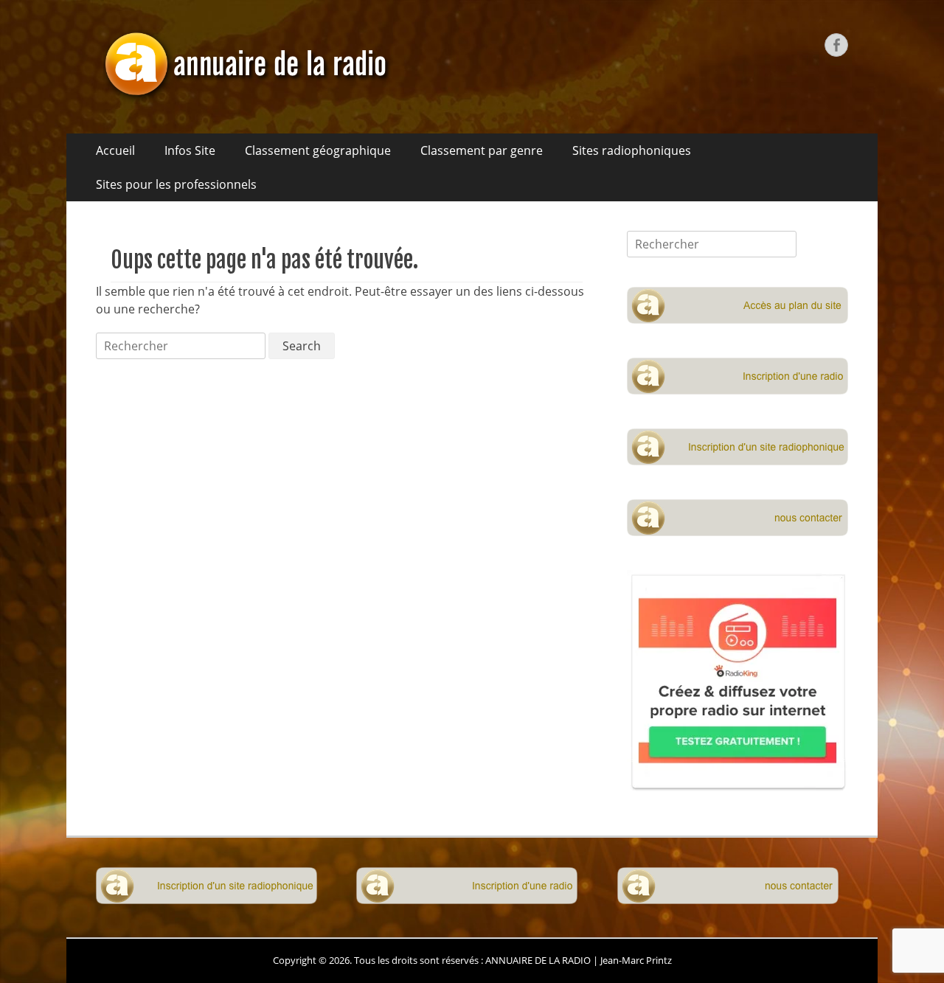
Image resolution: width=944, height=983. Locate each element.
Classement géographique (318, 150)
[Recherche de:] (182, 346)
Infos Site (189, 150)
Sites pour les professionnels (176, 184)
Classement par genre (481, 150)
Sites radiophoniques (631, 150)
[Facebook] (836, 45)
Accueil (115, 150)
